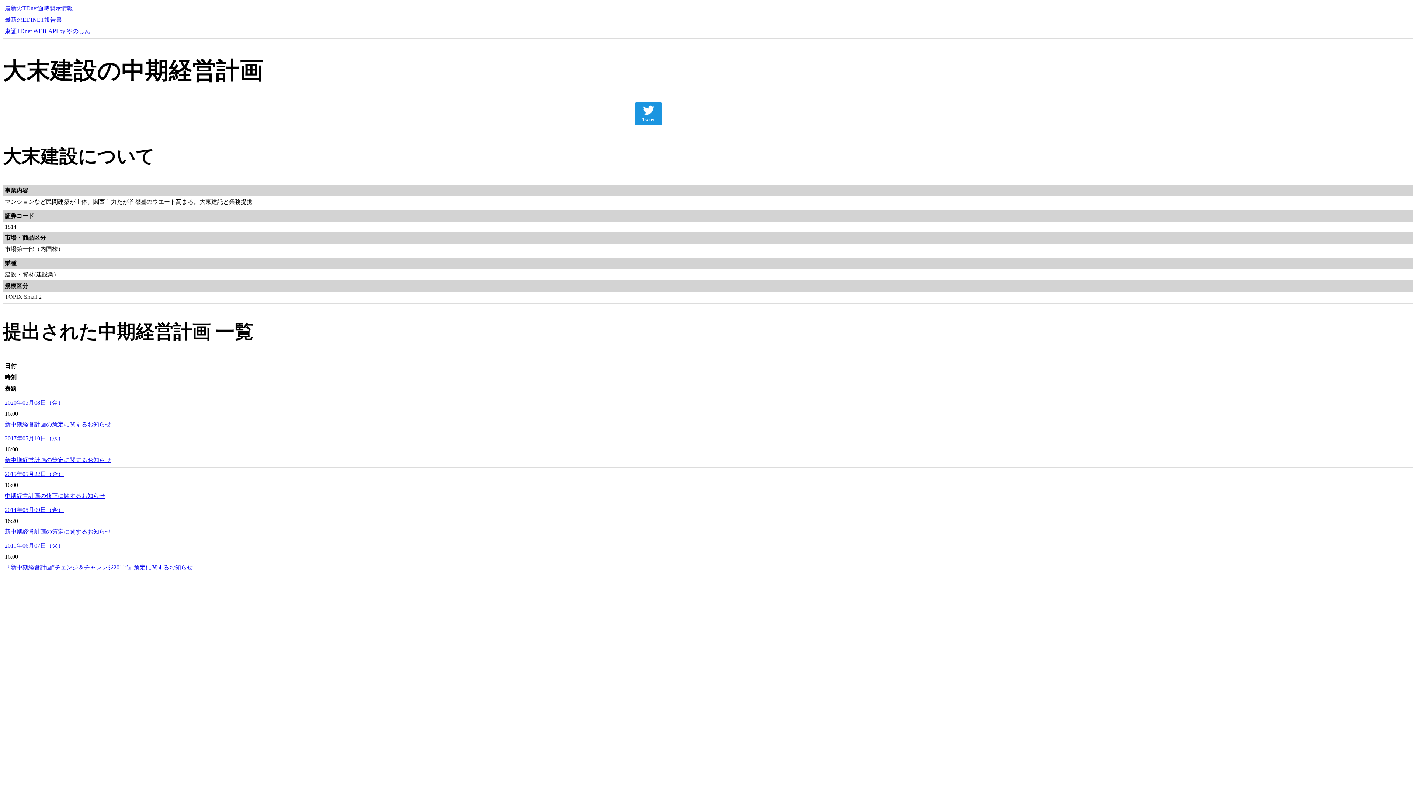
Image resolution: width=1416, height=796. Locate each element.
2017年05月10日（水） (34, 438)
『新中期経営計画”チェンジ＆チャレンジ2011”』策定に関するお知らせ (99, 567)
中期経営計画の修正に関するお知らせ (55, 496)
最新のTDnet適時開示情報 (39, 8)
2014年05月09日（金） (34, 510)
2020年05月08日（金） (34, 402)
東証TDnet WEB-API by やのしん (47, 31)
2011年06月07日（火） (34, 545)
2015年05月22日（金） (34, 474)
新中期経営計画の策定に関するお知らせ (58, 424)
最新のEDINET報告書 (33, 20)
